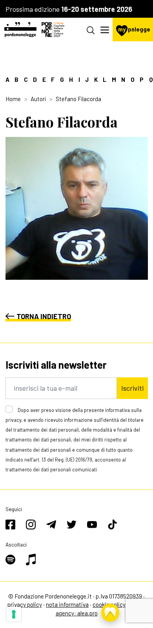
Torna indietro (43, 316)
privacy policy (24, 604)
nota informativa (67, 604)
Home (13, 98)
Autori (38, 98)
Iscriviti (132, 388)
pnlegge (134, 29)
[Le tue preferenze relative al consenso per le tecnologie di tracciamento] (13, 614)
